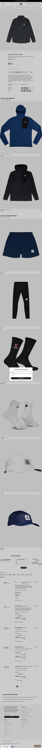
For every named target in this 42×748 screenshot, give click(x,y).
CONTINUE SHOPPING (21, 378)
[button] (5, 746)
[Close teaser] (10, 744)
